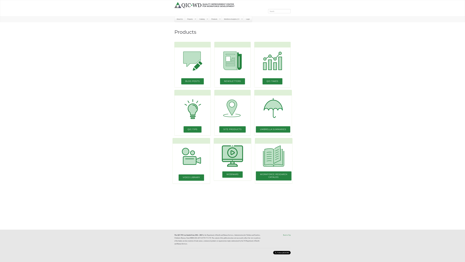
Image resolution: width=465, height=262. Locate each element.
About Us (180, 19)
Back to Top (287, 235)
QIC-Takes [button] (272, 81)
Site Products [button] (232, 129)
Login (248, 19)
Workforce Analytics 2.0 (230, 19)
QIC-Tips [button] (192, 129)
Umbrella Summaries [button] (273, 129)
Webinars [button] (232, 174)
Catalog (201, 19)
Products (213, 19)
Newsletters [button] (232, 81)
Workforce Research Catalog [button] (273, 175)
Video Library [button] (191, 177)
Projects (189, 19)
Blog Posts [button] (192, 81)
